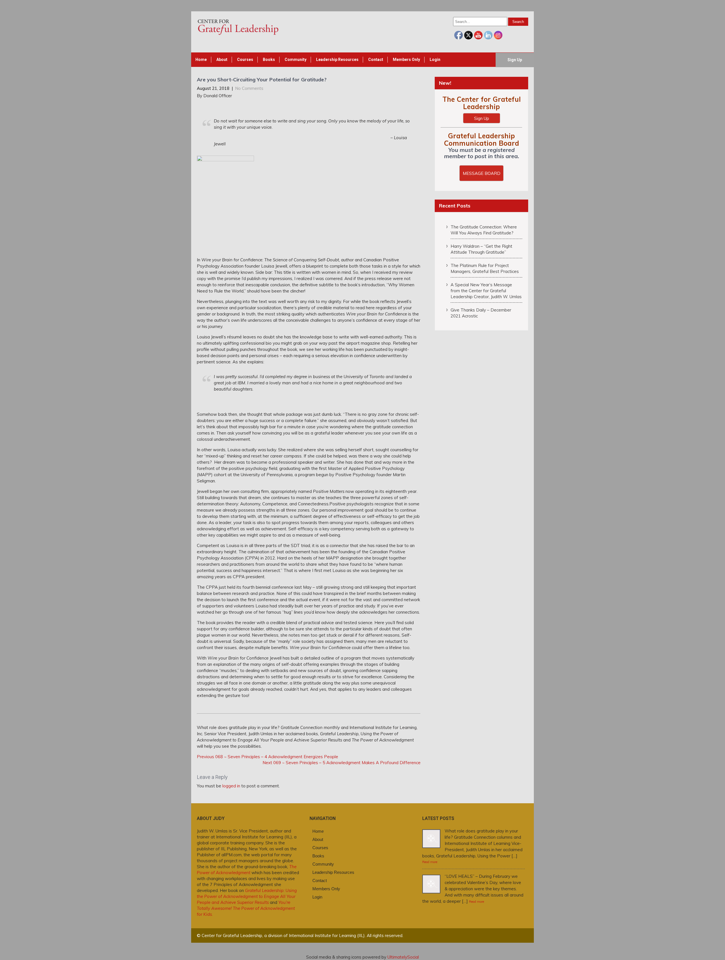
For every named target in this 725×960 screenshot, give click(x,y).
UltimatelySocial (403, 957)
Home (201, 59)
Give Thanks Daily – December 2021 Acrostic (481, 313)
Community (295, 59)
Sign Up (515, 60)
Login (435, 59)
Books (269, 59)
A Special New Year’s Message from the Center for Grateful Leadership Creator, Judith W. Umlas (486, 290)
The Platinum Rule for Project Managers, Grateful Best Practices (485, 268)
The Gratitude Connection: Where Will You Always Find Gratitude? (484, 230)
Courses (245, 59)
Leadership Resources (337, 59)
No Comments (249, 88)
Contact (375, 59)
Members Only (406, 59)
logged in (231, 786)
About (221, 59)
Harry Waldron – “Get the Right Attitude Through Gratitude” (481, 249)
